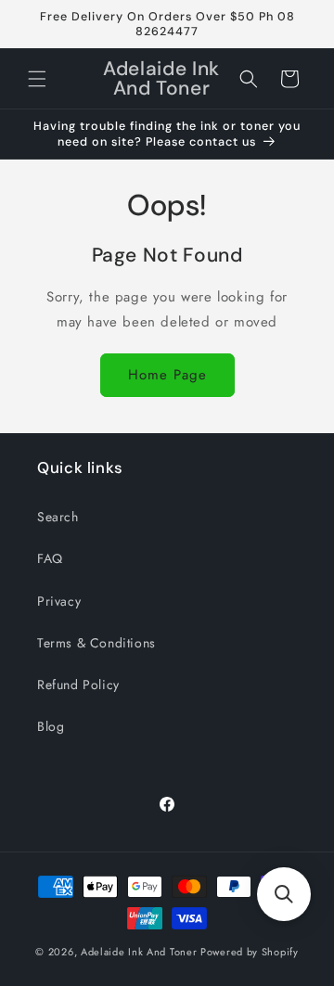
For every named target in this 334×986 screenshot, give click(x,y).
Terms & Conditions (96, 643)
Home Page (167, 375)
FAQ (50, 558)
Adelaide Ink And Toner (139, 951)
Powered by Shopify (249, 951)
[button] (37, 78)
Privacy (59, 601)
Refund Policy (78, 684)
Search (58, 516)
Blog (50, 726)
